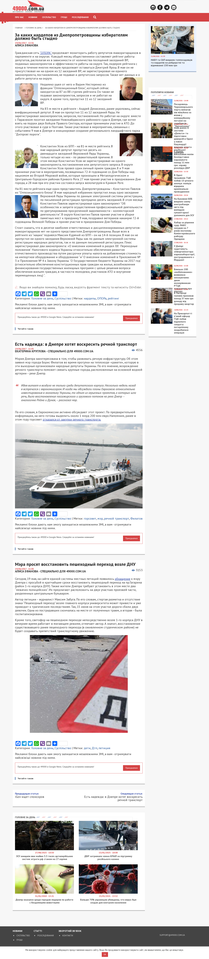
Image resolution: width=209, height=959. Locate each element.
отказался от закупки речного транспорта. (72, 419)
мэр (100, 518)
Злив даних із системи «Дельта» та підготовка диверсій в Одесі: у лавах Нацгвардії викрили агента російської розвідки (183, 140)
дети (87, 748)
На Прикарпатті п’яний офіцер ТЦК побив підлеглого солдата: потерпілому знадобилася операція (183, 323)
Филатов (136, 518)
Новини (32, 17)
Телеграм (167, 7)
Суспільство (49, 17)
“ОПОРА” (46, 53)
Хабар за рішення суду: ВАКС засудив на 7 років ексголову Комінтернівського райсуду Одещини (184, 230)
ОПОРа (101, 298)
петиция (104, 748)
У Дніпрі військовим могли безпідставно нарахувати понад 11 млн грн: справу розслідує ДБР (184, 159)
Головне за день (34, 28)
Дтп (94, 748)
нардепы (90, 298)
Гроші (64, 17)
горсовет (90, 518)
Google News (173, 7)
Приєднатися (131, 318)
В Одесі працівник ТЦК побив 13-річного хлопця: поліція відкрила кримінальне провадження (183, 183)
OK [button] (105, 954)
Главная (18, 28)
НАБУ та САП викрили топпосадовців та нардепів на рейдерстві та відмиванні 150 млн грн (171, 62)
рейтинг (113, 298)
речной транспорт (116, 518)
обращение (122, 579)
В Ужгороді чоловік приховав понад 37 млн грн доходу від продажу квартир (184, 298)
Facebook (160, 7)
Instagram (153, 7)
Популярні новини (162, 92)
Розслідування (80, 17)
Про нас (19, 17)
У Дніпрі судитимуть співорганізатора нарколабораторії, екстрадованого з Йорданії (184, 253)
